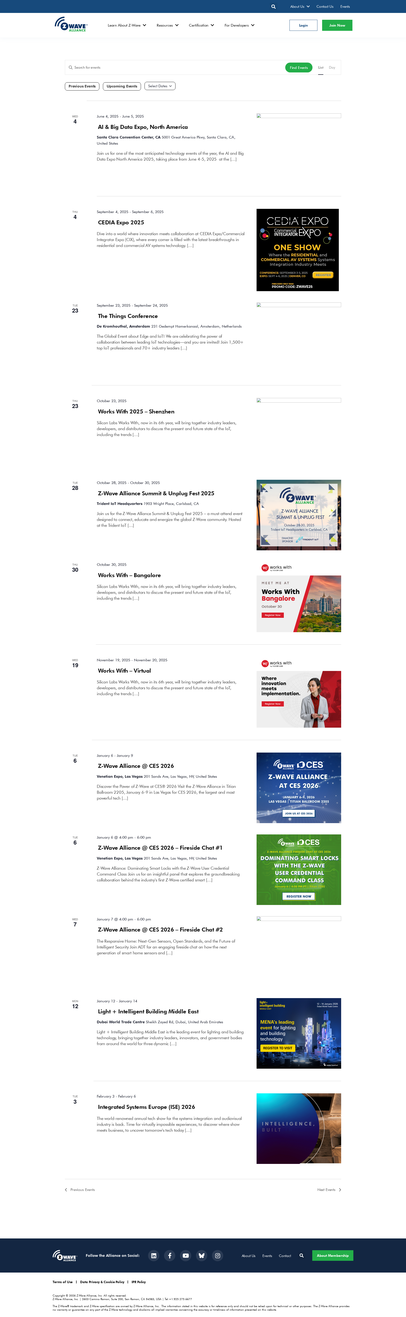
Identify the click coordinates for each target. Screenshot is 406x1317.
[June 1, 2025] (160, 86)
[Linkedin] (153, 1255)
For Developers (237, 25)
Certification (198, 25)
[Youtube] (185, 1255)
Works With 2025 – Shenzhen (136, 411)
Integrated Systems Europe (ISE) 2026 (146, 1106)
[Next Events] (122, 86)
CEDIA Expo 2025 (121, 222)
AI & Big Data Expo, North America (143, 126)
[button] (273, 6)
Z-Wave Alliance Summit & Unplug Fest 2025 (156, 493)
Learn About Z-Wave (124, 25)
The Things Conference (128, 315)
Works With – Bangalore (129, 575)
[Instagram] (217, 1255)
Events (345, 6)
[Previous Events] (82, 86)
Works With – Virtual (124, 670)
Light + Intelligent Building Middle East (148, 1011)
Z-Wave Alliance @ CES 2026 (136, 765)
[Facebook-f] (169, 1255)
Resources (165, 25)
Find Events (299, 67)
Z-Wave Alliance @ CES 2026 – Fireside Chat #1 (160, 847)
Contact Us (324, 6)
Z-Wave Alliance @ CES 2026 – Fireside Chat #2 (160, 929)
